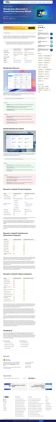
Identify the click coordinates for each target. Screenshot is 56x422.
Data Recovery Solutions (24, 2)
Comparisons (5, 6)
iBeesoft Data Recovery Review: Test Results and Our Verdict (43, 38)
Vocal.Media (5, 410)
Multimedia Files (40, 69)
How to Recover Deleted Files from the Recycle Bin (35, 408)
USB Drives (39, 78)
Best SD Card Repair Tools (18, 414)
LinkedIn (5, 399)
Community (40, 2)
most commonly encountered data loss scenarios (26, 311)
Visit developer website (17, 60)
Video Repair (45, 78)
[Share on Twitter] (31, 378)
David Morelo (7, 18)
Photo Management (47, 69)
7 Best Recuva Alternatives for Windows (42, 42)
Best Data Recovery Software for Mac (20, 400)
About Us (44, 2)
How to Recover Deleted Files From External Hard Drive (35, 403)
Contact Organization (46, 60)
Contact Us (48, 2)
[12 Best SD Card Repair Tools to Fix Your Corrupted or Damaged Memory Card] (51, 34)
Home (19, 2)
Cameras (43, 86)
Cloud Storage (46, 86)
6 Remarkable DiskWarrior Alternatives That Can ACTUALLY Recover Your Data (44, 50)
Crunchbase (5, 402)
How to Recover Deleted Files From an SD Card (34, 406)
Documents (39, 62)
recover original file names (24, 176)
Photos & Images (40, 71)
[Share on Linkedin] (29, 378)
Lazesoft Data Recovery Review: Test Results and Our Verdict (43, 46)
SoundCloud (5, 408)
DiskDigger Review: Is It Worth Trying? (18, 386)
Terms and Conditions (49, 406)
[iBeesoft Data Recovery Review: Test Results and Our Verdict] (51, 38)
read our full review (11, 98)
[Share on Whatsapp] (35, 378)
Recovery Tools (10, 6)
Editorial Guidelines (24, 16)
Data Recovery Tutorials (33, 2)
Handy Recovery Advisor (6, 22)
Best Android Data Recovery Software (20, 408)
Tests (47, 76)
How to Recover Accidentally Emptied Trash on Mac (35, 409)
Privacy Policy (47, 405)
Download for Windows (17, 62)
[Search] (51, 2)
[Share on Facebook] (33, 378)
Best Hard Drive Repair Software (19, 411)
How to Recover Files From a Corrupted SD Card (34, 411)
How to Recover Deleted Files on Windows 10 (34, 400)
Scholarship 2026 (48, 409)
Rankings (46, 71)
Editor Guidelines (8, 368)
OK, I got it (41, 420)
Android (39, 86)
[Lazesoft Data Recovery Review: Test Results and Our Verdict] (51, 46)
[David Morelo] (4, 18)
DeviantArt (4, 407)
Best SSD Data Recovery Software (20, 406)
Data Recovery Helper (49, 408)
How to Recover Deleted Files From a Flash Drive (34, 405)
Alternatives (39, 55)
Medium (4, 405)
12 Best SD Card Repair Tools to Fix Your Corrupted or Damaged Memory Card (43, 34)
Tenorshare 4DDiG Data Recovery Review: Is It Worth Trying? (37, 386)
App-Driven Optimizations (47, 55)
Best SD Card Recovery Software (19, 403)
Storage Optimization (41, 76)
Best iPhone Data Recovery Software (20, 409)
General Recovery (46, 62)
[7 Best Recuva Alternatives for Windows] (51, 42)
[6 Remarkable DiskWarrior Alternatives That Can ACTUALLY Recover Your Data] (51, 50)
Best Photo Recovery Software (19, 405)
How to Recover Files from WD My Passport (34, 414)
